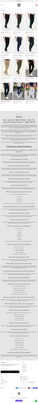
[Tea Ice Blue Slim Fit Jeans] (31, 91)
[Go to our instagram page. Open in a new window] (24, 382)
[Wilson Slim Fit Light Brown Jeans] (7, 68)
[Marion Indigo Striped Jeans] (31, 22)
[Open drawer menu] (1, 5)
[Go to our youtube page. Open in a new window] (31, 382)
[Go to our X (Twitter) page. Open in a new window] (26, 382)
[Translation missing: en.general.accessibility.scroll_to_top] (27, 398)
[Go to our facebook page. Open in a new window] (21, 382)
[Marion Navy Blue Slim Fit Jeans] (19, 45)
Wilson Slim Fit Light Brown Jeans (6, 78)
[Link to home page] (19, 393)
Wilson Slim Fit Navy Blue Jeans (5, 101)
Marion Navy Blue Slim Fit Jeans (18, 55)
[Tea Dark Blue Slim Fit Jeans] (19, 91)
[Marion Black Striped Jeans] (7, 22)
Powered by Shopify (22, 397)
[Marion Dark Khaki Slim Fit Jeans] (31, 45)
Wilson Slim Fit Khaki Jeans (17, 78)
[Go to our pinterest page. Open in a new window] (33, 382)
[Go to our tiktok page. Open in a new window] (29, 382)
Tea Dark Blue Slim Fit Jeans (17, 101)
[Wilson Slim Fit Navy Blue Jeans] (7, 91)
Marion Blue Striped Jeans (5, 55)
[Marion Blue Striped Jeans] (7, 45)
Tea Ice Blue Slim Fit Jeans (29, 101)
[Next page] (21, 106)
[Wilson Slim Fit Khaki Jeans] (19, 68)
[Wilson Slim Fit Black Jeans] (31, 68)
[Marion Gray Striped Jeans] (19, 22)
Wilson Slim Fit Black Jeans (29, 78)
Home (17, 114)
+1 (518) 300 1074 (24, 378)
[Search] (4, 5)
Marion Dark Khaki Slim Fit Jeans (30, 55)
